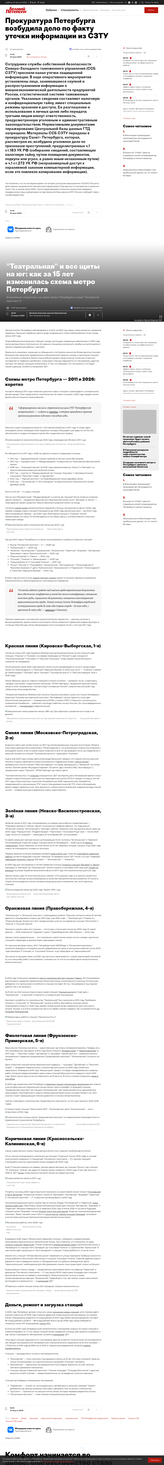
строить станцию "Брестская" (20, 1245)
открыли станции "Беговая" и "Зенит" (81, 865)
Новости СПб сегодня (14, 1421)
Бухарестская (69, 1051)
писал (21, 1173)
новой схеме (21, 508)
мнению (34, 775)
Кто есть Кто (118, 10)
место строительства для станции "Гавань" (60, 978)
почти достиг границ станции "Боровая (65, 1214)
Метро (24, 1418)
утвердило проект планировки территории (67, 1084)
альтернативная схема (65, 1245)
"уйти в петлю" (81, 762)
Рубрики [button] (52, 10)
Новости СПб (133, 1418)
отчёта (53, 412)
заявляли (49, 610)
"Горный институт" (67, 992)
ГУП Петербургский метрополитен (94, 1418)
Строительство (71, 1418)
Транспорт (34, 1418)
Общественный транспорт (51, 1418)
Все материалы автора (37, 57)
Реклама (105, 10)
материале (43, 1281)
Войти (151, 10)
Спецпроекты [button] (70, 10)
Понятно (154, 1460)
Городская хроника (118, 1418)
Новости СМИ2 (12, 238)
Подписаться (101, 2)
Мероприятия (90, 10)
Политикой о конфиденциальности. (58, 1461)
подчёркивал (26, 706)
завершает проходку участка (19, 859)
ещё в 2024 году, (59, 854)
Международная (87, 1051)
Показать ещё (129, 118)
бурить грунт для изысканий (53, 1211)
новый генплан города (44, 578)
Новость (14, 1418)
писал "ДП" (45, 1323)
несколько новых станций (66, 1312)
